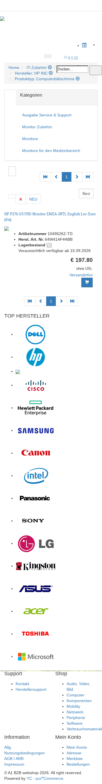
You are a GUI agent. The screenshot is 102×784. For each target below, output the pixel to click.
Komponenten (79, 700)
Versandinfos (81, 275)
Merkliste (75, 758)
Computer (75, 695)
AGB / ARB (14, 758)
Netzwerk (75, 712)
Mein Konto (77, 747)
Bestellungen (78, 764)
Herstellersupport (31, 689)
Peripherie (76, 717)
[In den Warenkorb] (87, 282)
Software (74, 723)
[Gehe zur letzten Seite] (88, 177)
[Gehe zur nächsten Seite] (76, 177)
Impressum (14, 764)
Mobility (73, 706)
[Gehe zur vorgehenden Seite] (56, 177)
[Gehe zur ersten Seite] (45, 177)
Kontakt (22, 683)
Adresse (74, 753)
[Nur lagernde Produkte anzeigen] (12, 196)
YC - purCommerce (45, 778)
